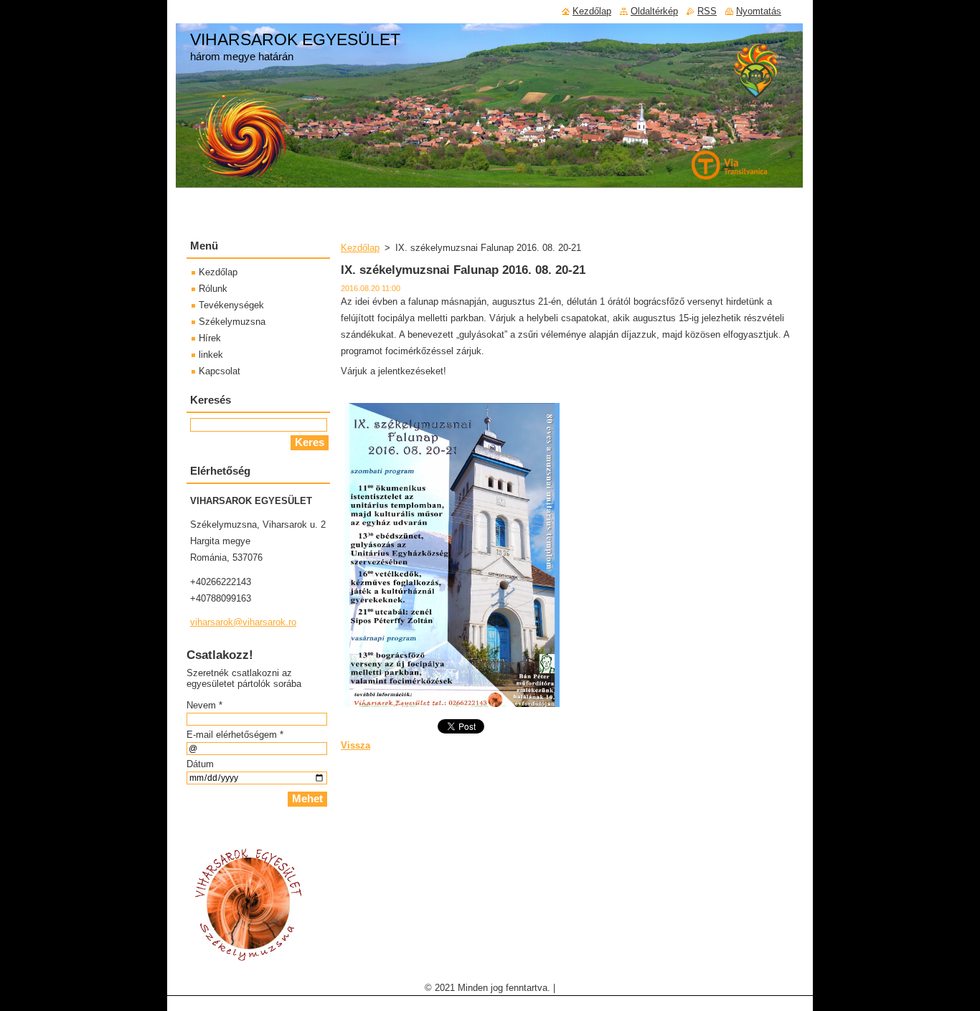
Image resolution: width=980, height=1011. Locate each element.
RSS (707, 11)
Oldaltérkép (654, 11)
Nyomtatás (758, 11)
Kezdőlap (360, 247)
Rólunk (213, 288)
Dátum (200, 764)
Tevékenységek (231, 305)
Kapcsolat (219, 371)
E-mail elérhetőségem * (235, 734)
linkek (211, 354)
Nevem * (204, 705)
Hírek (210, 338)
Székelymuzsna (232, 321)
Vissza (355, 745)
